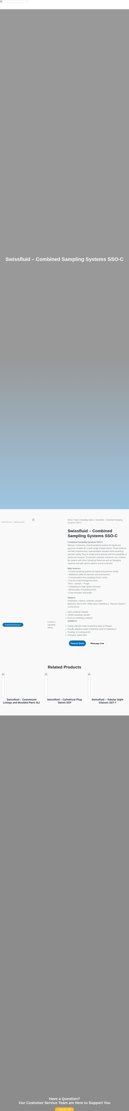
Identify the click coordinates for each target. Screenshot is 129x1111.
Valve (76, 520)
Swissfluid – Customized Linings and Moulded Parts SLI (21, 701)
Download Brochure (13, 625)
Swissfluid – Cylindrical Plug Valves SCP (64, 701)
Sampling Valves (87, 520)
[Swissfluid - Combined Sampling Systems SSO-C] (33, 520)
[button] (121, 5)
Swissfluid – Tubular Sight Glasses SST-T (107, 701)
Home (70, 520)
